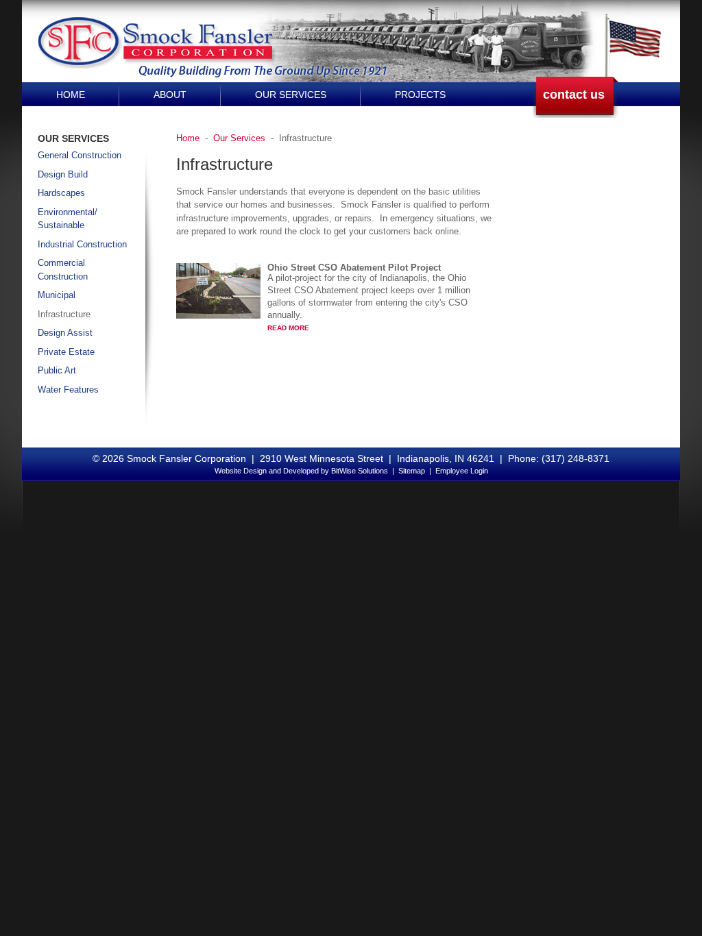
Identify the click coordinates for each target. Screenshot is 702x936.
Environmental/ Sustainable (67, 219)
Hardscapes (61, 193)
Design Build (63, 174)
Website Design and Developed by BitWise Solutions (301, 471)
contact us (574, 94)
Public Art (57, 370)
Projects (420, 94)
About (170, 94)
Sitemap (411, 471)
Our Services (290, 94)
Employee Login (461, 471)
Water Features (68, 389)
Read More (288, 328)
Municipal (56, 295)
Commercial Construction (63, 270)
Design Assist (65, 333)
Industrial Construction (82, 244)
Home (70, 94)
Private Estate (66, 352)
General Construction (79, 155)
